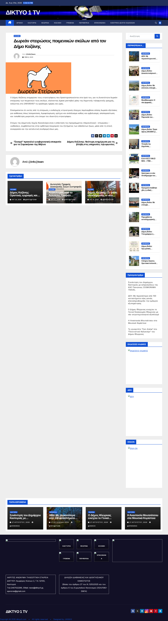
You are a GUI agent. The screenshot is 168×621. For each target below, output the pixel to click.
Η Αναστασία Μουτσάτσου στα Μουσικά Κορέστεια (142, 517)
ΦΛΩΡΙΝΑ (45, 23)
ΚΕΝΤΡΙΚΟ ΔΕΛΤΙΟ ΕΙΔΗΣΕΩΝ (122, 23)
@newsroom (108, 199)
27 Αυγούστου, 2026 (21, 522)
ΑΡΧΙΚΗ (19, 23)
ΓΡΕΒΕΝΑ (70, 23)
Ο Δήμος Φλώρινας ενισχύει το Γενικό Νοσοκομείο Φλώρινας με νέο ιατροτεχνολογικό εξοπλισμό (143, 312)
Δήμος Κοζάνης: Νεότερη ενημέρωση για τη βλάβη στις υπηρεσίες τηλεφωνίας (90, 143)
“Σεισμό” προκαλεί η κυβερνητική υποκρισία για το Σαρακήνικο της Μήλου (37, 143)
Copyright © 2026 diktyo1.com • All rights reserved (25, 619)
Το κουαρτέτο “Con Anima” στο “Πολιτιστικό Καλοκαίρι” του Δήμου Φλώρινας (142, 331)
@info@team (30, 54)
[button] (156, 23)
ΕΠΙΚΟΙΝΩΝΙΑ (99, 23)
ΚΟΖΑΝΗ (57, 23)
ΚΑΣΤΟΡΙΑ (32, 23)
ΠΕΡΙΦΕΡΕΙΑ (84, 23)
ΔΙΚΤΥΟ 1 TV (23, 12)
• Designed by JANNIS (61, 619)
